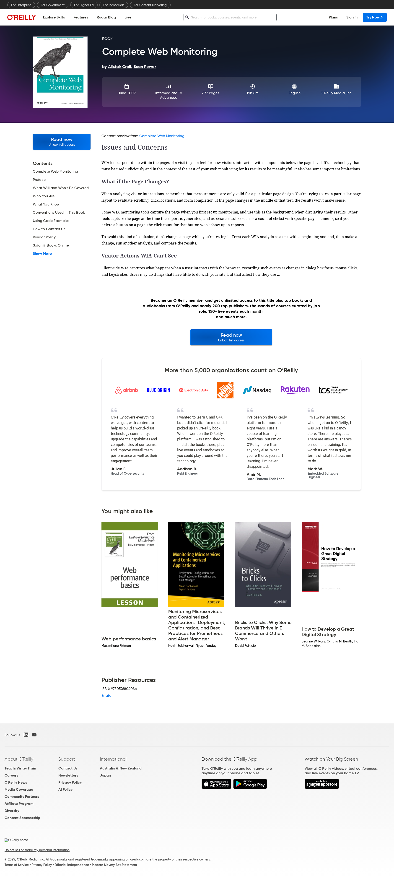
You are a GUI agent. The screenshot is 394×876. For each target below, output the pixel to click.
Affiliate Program (19, 803)
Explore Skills (54, 17)
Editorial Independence (71, 865)
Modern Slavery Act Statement (114, 865)
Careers (11, 775)
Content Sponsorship (22, 817)
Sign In (352, 17)
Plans (333, 17)
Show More (42, 253)
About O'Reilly (19, 759)
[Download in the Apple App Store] (216, 787)
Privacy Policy (70, 782)
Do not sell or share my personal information (37, 850)
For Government (53, 5)
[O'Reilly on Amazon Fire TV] (322, 787)
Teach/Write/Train (20, 768)
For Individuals (113, 5)
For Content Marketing (150, 5)
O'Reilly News (16, 782)
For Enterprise (21, 5)
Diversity (12, 810)
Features (80, 17)
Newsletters (68, 775)
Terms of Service (17, 865)
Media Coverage (19, 789)
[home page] (21, 17)
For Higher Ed (84, 5)
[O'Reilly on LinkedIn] (26, 735)
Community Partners (22, 796)
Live (127, 17)
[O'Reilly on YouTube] (34, 735)
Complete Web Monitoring (161, 136)
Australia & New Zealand (121, 768)
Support (66, 759)
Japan (105, 775)
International (113, 759)
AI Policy (65, 789)
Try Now (373, 17)
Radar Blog (106, 17)
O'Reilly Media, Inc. (337, 93)
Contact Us (67, 768)
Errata (106, 695)
